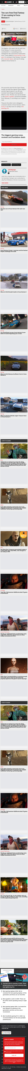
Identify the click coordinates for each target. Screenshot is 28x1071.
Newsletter (24, 28)
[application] (14, 119)
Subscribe (21, 2)
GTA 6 (18, 5)
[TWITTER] (9, 173)
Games (3, 9)
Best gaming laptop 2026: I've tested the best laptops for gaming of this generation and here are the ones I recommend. (14, 1009)
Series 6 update (9, 96)
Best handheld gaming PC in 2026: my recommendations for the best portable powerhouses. (14, 1017)
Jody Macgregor (10, 21)
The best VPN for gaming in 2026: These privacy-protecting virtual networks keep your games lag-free (14, 985)
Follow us (16, 28)
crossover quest (8, 59)
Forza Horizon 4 (6, 164)
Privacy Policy (18, 1060)
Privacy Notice (19, 149)
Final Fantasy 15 (16, 164)
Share (5, 28)
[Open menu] (2, 2)
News (3, 21)
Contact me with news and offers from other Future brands (14, 1051)
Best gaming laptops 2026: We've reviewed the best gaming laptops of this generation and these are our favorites (15, 992)
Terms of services (17, 148)
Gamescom (10, 5)
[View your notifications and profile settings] (13, 2)
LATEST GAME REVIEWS (20, 971)
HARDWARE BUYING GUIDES (7, 971)
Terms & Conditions (12, 1061)
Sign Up (14, 1055)
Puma (3, 106)
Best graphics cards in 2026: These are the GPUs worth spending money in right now (15, 1000)
